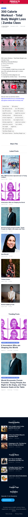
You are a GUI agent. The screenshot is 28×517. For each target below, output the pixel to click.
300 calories (15, 106)
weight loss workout (7, 113)
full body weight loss (7, 122)
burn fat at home (6, 119)
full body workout (6, 115)
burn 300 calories (19, 108)
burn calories (19, 124)
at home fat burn (19, 117)
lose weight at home (18, 119)
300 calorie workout (7, 128)
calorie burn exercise (7, 124)
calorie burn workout (20, 122)
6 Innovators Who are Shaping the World (10, 346)
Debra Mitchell (5, 26)
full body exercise (18, 115)
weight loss (13, 126)
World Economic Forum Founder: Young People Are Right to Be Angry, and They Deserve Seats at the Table (13, 383)
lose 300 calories (6, 110)
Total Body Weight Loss (8, 131)
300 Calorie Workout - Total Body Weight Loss (13, 133)
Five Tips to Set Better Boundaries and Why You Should (16, 460)
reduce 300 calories (18, 110)
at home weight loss (7, 117)
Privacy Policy (19, 513)
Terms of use (9, 513)
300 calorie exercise (7, 108)
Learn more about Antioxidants (18, 476)
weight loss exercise (20, 113)
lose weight (5, 126)
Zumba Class (5, 106)
